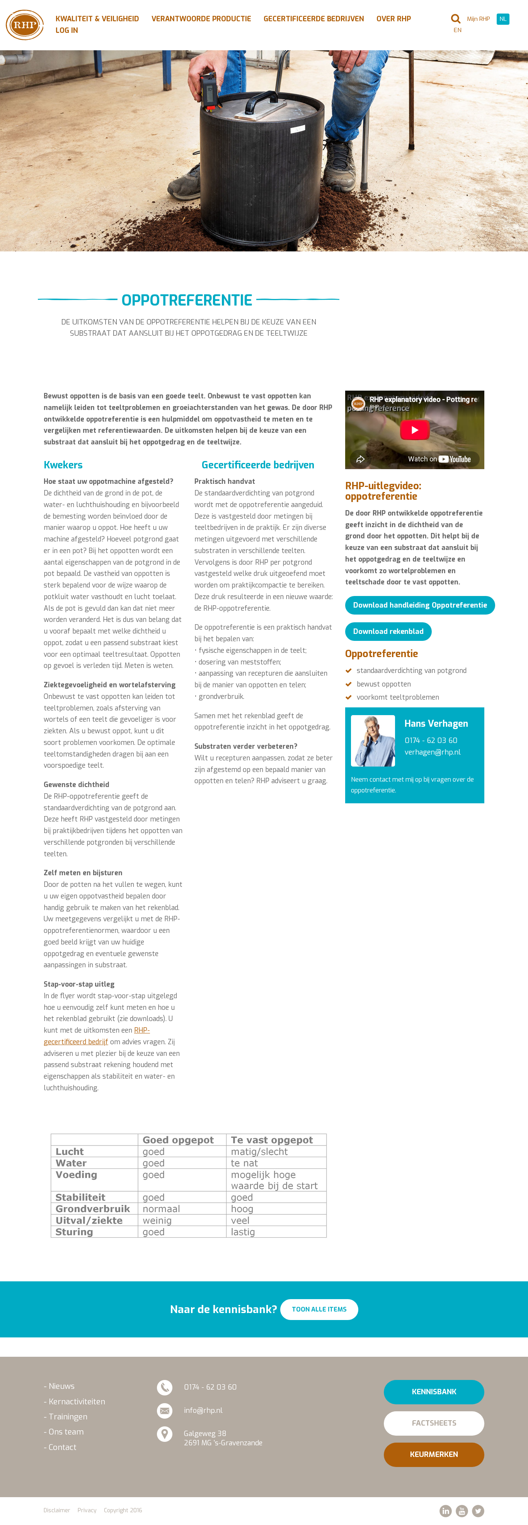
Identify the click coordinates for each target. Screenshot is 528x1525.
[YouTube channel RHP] (462, 1511)
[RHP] (25, 25)
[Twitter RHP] (478, 1511)
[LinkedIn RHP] (445, 1511)
